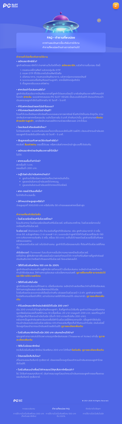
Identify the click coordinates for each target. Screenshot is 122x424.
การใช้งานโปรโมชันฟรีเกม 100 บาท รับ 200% (61, 415)
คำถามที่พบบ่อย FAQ (61, 408)
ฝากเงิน (28, 97)
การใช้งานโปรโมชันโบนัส (93, 413)
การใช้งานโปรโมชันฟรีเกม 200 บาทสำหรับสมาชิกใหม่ (28, 415)
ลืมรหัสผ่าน (30, 144)
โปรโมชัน (76, 350)
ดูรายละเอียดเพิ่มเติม (72, 326)
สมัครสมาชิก (68, 65)
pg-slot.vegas (17, 400)
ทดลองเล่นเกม (28, 408)
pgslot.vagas (10, 6)
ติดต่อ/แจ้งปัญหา (93, 408)
